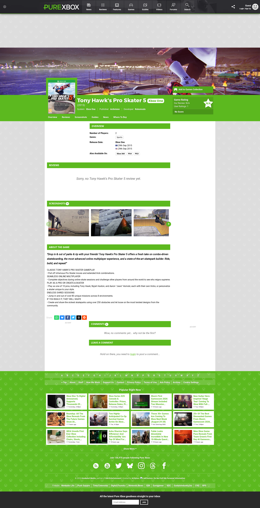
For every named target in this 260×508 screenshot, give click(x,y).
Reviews (66, 117)
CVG (197, 485)
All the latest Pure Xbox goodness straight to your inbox (130, 496)
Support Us (108, 382)
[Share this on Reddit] (84, 317)
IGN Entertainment (113, 478)
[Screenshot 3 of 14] (154, 222)
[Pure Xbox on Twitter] (119, 466)
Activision (115, 109)
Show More (129, 449)
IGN (148, 485)
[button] (168, 224)
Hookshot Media (89, 478)
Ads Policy (165, 382)
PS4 (130, 154)
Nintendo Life (67, 485)
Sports (119, 137)
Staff (80, 382)
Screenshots (81, 117)
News (106, 117)
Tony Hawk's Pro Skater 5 (120, 100)
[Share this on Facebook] (67, 317)
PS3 (137, 154)
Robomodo (140, 109)
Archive (176, 382)
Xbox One (90, 109)
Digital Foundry (118, 485)
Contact (120, 382)
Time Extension (100, 485)
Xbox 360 (121, 154)
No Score (179, 111)
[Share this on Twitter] (73, 317)
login (133, 354)
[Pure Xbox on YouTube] (107, 466)
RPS (204, 485)
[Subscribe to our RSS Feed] (96, 466)
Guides (95, 117)
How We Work (93, 382)
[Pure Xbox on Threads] (153, 466)
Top (65, 382)
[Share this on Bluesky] (62, 317)
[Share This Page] (233, 6)
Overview (52, 117)
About (72, 382)
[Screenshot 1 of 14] (68, 222)
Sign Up (248, 9)
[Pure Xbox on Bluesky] (130, 466)
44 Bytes (135, 478)
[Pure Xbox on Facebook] (164, 466)
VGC (169, 485)
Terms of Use (150, 382)
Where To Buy (120, 117)
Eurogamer (158, 485)
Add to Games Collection (190, 89)
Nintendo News (136, 485)
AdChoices (148, 478)
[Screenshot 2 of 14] (111, 222)
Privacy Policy (134, 382)
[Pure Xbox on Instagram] (141, 466)
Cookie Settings (191, 382)
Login (242, 9)
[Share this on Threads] (78, 317)
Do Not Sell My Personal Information (169, 478)
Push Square (83, 485)
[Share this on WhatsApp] (56, 317)
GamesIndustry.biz (183, 485)
